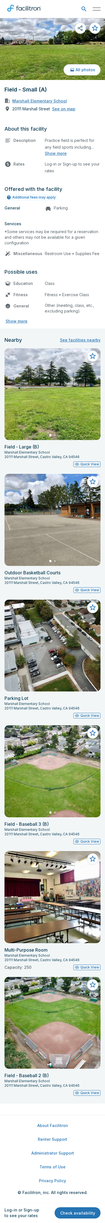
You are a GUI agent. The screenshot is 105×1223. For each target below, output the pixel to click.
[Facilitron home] (24, 12)
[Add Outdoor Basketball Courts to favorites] (92, 481)
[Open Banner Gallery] (52, 49)
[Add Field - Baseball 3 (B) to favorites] (92, 733)
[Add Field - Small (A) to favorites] (95, 28)
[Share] (80, 28)
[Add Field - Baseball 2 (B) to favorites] (92, 984)
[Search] (84, 9)
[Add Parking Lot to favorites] (92, 607)
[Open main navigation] (97, 9)
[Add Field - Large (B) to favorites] (92, 356)
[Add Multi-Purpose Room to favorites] (92, 859)
